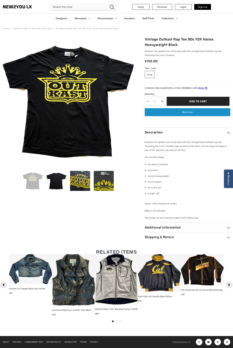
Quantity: (149, 94)
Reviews (162, 7)
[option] (68, 101)
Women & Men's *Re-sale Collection (32, 28)
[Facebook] (199, 342)
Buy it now (187, 112)
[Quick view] (48, 280)
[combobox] (79, 7)
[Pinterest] (217, 342)
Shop (141, 7)
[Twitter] (227, 342)
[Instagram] (208, 342)
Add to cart (199, 101)
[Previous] (3, 284)
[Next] (229, 284)
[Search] (83, 7)
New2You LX (184, 342)
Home (6, 28)
